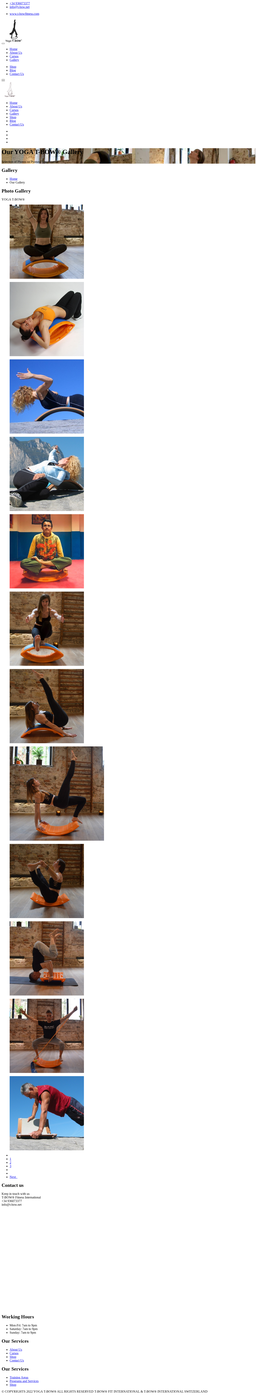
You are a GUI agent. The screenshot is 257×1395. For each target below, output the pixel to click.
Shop (13, 66)
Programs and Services (24, 1381)
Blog (13, 70)
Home (13, 49)
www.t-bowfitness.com (24, 13)
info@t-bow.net (20, 7)
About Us (16, 52)
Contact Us (17, 74)
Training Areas (19, 1377)
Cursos (14, 56)
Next (13, 1177)
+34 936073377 (20, 3)
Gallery (14, 60)
